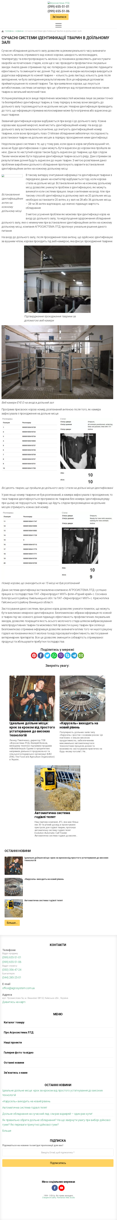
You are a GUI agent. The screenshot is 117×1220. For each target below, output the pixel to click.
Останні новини (14, 1062)
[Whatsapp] (54, 655)
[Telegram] (74, 655)
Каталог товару (14, 1022)
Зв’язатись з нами (15, 1072)
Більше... (12, 922)
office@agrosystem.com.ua (18, 988)
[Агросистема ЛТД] (58, 3)
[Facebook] (55, 1188)
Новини (19, 31)
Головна (9, 31)
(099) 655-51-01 (58, 6)
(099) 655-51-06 (58, 11)
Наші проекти (13, 1042)
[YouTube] (61, 1188)
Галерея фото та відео (19, 1052)
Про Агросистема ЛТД (19, 1032)
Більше (6, 1130)
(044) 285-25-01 (11, 977)
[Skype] (67, 655)
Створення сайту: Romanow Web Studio (58, 1198)
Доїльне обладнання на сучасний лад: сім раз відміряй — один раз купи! (47, 1113)
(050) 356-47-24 (11, 969)
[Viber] (61, 655)
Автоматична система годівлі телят (24, 1107)
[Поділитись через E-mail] (81, 655)
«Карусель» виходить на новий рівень (26, 1101)
